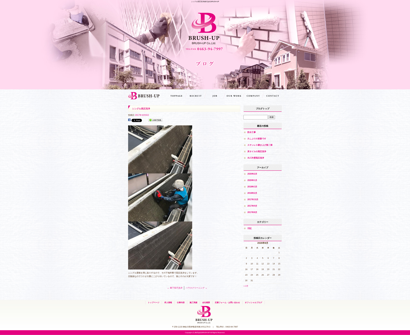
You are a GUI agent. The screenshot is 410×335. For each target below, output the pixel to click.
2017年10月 (252, 199)
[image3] (160, 267)
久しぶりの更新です (256, 138)
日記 (249, 228)
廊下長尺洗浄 (174, 288)
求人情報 (195, 96)
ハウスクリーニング (196, 288)
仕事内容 (214, 96)
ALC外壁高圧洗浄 (255, 158)
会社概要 (253, 96)
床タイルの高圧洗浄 (256, 151)
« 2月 (246, 286)
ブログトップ (262, 108)
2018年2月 (252, 193)
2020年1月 (252, 180)
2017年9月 (252, 206)
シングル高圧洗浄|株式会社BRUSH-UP (205, 1)
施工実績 (233, 96)
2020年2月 (252, 174)
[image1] (160, 171)
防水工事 (251, 132)
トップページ (176, 96)
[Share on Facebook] (129, 120)
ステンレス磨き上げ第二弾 (259, 145)
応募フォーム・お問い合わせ (272, 96)
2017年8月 (252, 212)
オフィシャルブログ (253, 302)
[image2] (160, 219)
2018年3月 (252, 186)
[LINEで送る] (155, 120)
